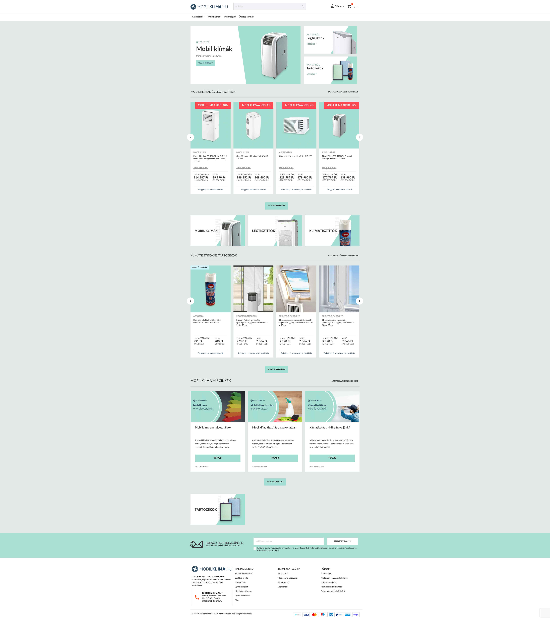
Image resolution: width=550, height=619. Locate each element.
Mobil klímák (214, 17)
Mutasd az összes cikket (344, 381)
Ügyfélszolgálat (241, 587)
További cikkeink (275, 482)
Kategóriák (198, 17)
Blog (237, 600)
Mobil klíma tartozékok (288, 578)
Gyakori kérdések (242, 596)
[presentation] (190, 137)
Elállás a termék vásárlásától (333, 591)
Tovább (218, 458)
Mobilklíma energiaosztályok (213, 427)
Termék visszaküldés (243, 574)
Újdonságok (230, 17)
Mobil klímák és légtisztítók (212, 91)
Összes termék (246, 17)
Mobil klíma (283, 574)
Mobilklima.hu (225, 614)
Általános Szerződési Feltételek (334, 578)
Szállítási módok (242, 578)
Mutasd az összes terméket (343, 92)
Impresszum (326, 574)
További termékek (276, 206)
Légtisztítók (283, 587)
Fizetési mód (240, 582)
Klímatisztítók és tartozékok (213, 255)
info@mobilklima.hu (212, 601)
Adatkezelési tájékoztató (331, 587)
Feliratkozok (341, 541)
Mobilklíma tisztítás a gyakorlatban (274, 427)
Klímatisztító (283, 582)
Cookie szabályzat (328, 582)
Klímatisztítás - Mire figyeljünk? (330, 427)
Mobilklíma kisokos (243, 591)
